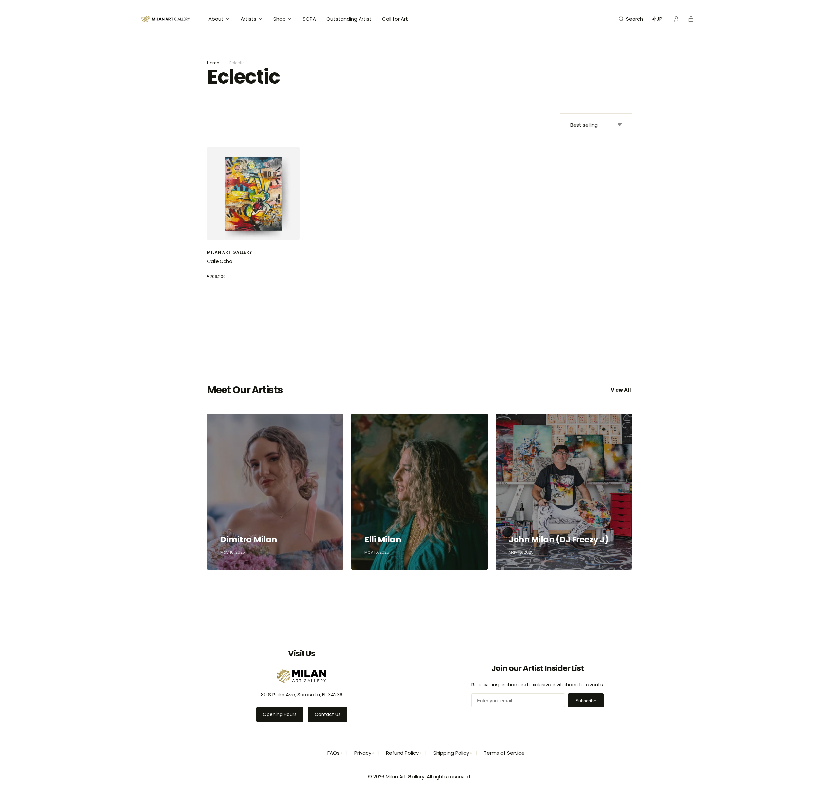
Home (213, 63)
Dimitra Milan (249, 539)
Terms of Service (504, 752)
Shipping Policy (451, 752)
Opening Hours (280, 714)
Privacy (362, 752)
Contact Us (328, 714)
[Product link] (253, 213)
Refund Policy (402, 752)
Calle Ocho (219, 261)
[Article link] (275, 492)
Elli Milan (383, 539)
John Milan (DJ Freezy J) (559, 539)
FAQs (333, 752)
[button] (631, 19)
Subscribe (586, 700)
